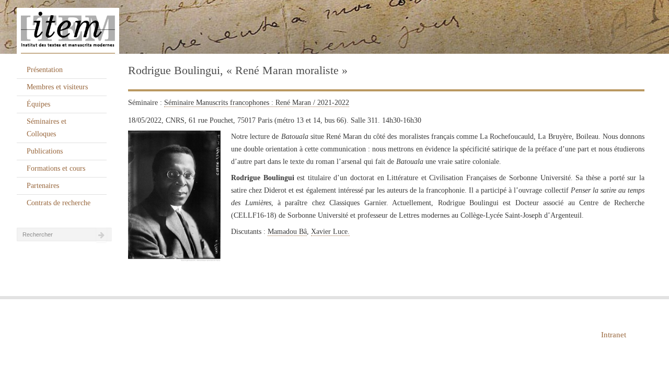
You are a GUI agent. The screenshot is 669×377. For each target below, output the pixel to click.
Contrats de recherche (58, 203)
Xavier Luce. (330, 231)
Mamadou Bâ (287, 231)
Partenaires (43, 186)
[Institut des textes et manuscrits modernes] (334, 27)
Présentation (45, 70)
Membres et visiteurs (57, 87)
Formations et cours (56, 168)
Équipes (38, 104)
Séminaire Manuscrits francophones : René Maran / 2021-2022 (256, 103)
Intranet (613, 335)
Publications (45, 151)
